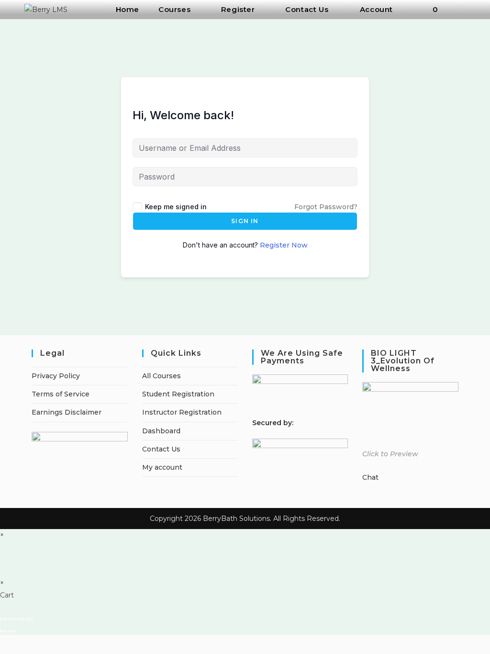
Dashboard (161, 431)
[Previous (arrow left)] (3, 631)
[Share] (20, 619)
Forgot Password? (325, 207)
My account (162, 467)
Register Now (284, 245)
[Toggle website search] (460, 9)
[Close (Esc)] (29, 619)
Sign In (244, 221)
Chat (370, 477)
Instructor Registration (182, 412)
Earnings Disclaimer (66, 412)
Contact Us (161, 449)
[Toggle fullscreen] (12, 619)
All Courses (161, 376)
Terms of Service (60, 394)
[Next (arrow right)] (12, 631)
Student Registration (178, 394)
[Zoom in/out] (3, 619)
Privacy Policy (56, 376)
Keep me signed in (176, 207)
